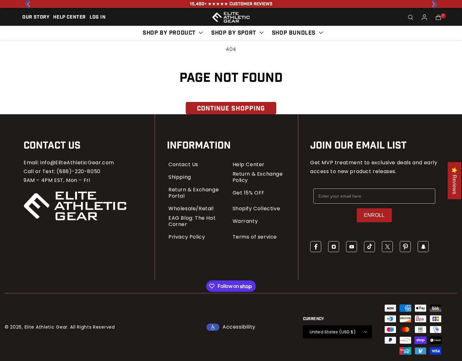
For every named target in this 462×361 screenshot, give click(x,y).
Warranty (245, 221)
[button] (411, 17)
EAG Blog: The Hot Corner (192, 221)
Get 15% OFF (249, 193)
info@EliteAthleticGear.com (77, 162)
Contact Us (183, 164)
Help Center (249, 164)
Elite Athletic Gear (46, 327)
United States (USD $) (332, 332)
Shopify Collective (256, 209)
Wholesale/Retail (191, 209)
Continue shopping (231, 108)
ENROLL (374, 215)
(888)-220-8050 (78, 171)
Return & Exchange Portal (193, 193)
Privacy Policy (186, 237)
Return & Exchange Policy (258, 177)
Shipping (179, 177)
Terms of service (255, 237)
